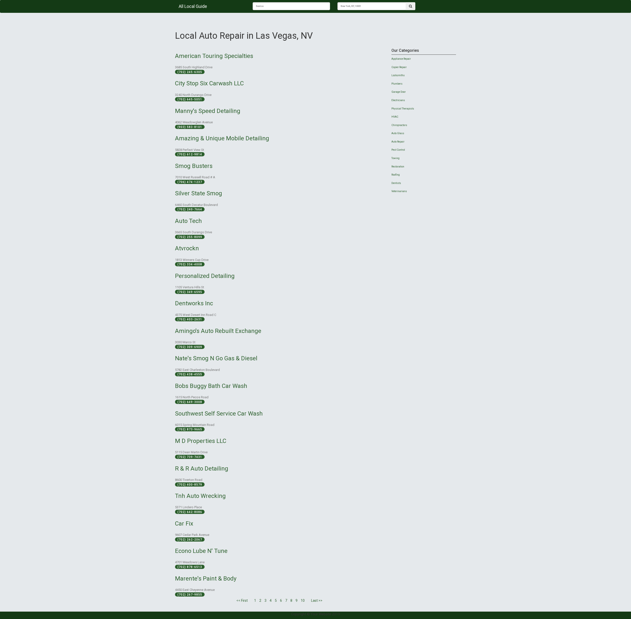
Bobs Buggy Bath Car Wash (211, 385)
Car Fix (184, 523)
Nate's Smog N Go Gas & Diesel (216, 358)
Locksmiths (398, 75)
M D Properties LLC (200, 440)
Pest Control (398, 149)
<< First (242, 600)
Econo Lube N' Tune (201, 550)
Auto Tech (188, 221)
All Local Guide (193, 6)
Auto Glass (397, 133)
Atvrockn (187, 248)
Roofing (395, 174)
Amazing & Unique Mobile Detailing (222, 138)
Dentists (396, 183)
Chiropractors (399, 125)
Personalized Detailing (205, 276)
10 (303, 600)
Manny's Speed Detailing (207, 111)
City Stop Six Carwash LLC (209, 83)
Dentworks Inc (194, 303)
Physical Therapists (402, 108)
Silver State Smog (198, 193)
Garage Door (398, 92)
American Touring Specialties (214, 56)
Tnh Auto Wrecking (200, 495)
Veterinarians (399, 191)
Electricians (398, 100)
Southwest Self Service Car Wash (219, 413)
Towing (395, 158)
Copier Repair (399, 67)
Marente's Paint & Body (205, 578)
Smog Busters (193, 166)
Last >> (316, 600)
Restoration (397, 166)
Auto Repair (397, 141)
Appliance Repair (401, 58)
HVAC (394, 116)
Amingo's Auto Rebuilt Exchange (218, 331)
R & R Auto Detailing (201, 468)
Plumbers (397, 83)
